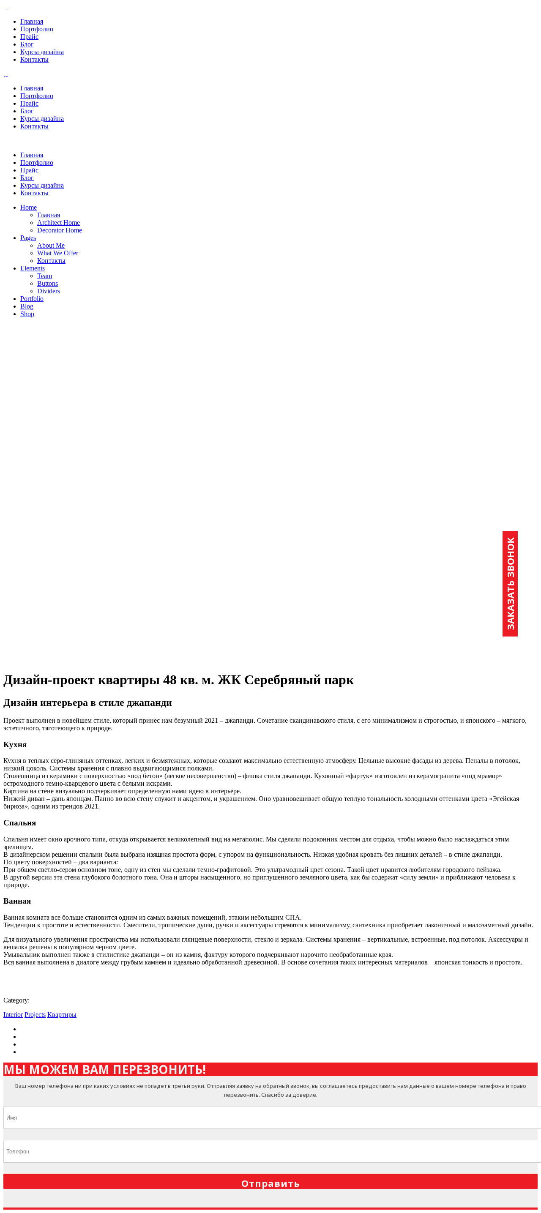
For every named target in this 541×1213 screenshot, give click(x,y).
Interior (13, 1014)
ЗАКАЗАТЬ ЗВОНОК (510, 583)
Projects (35, 1014)
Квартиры (62, 1014)
